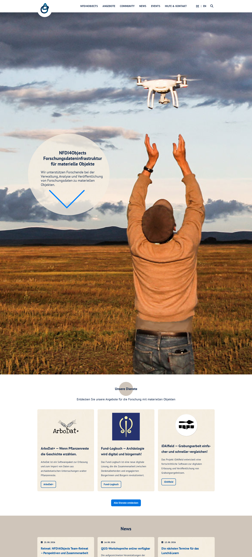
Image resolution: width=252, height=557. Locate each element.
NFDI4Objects (89, 6)
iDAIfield (168, 481)
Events (155, 6)
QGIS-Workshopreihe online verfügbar (125, 548)
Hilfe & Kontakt (176, 6)
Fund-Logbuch (111, 484)
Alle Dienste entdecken (126, 502)
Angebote (109, 6)
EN (204, 6)
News (142, 6)
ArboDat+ (48, 484)
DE (197, 6)
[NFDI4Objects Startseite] (44, 9)
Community (127, 6)
